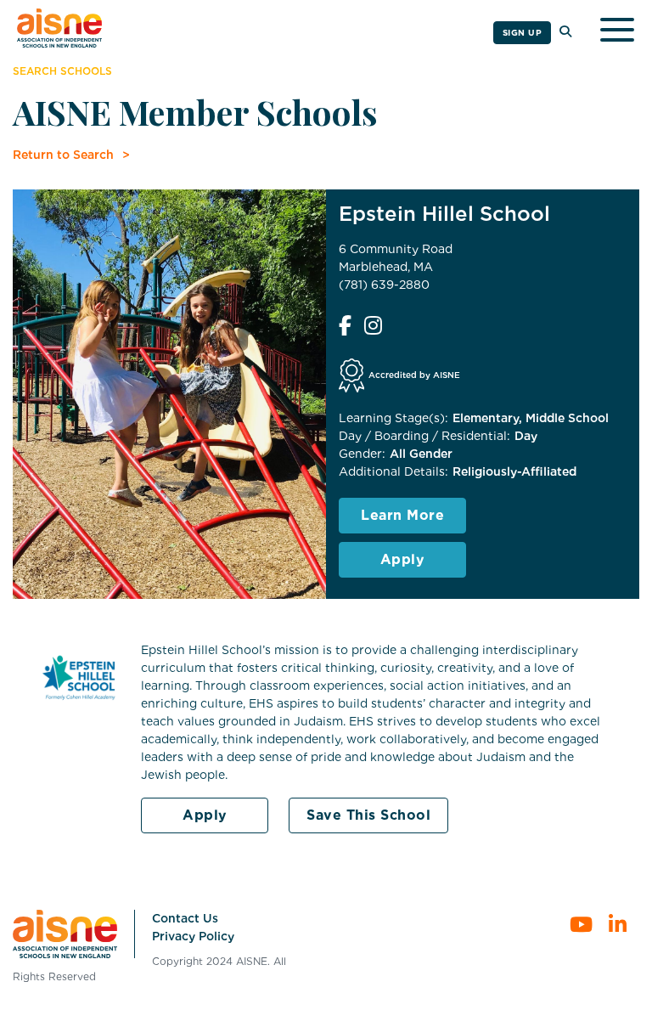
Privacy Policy (193, 936)
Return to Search (63, 154)
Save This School (368, 815)
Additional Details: (393, 471)
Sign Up (522, 32)
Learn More (402, 515)
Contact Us (185, 918)
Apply (402, 559)
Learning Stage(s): (393, 418)
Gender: (362, 453)
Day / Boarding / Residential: (424, 436)
